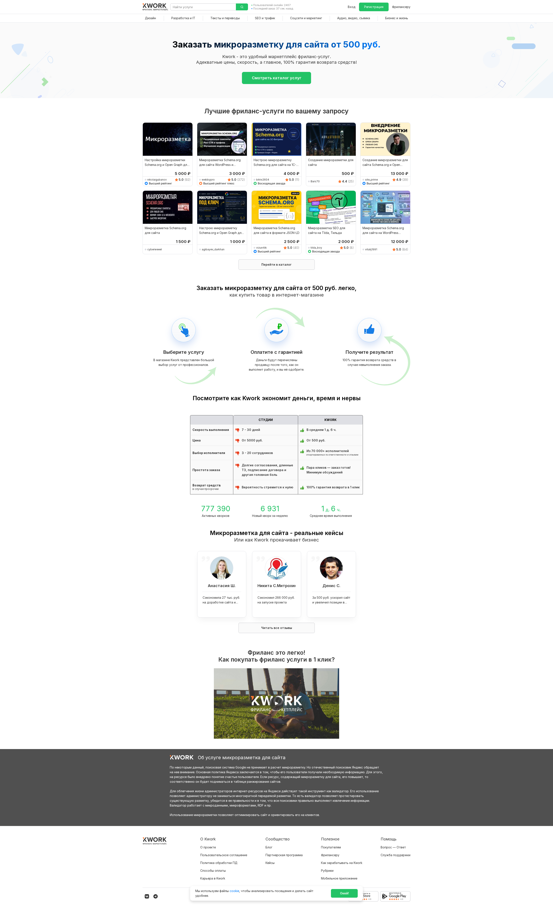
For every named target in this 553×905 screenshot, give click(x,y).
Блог (268, 847)
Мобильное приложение (339, 878)
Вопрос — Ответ (393, 847)
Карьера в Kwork (212, 878)
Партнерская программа (284, 855)
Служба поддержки (395, 855)
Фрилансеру (401, 7)
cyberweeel (154, 249)
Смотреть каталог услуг (276, 78)
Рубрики (327, 870)
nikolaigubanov (157, 179)
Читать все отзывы (276, 628)
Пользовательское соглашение (223, 855)
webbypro (208, 179)
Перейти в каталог (276, 264)
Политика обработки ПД (218, 863)
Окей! (344, 893)
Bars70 (315, 181)
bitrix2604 (262, 179)
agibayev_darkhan (213, 249)
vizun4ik (261, 247)
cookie (234, 891)
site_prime (371, 179)
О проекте (208, 847)
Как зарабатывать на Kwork (341, 863)
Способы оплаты (213, 870)
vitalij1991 (371, 249)
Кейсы (270, 863)
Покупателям (331, 847)
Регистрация (373, 7)
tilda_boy (316, 247)
